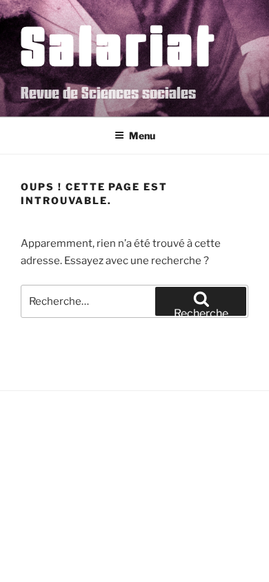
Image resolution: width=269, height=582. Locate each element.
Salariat (119, 44)
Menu (142, 135)
